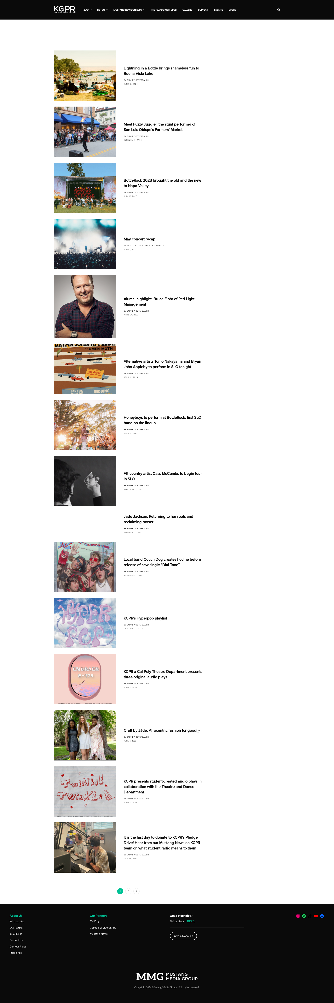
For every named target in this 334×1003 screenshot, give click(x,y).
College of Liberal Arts (103, 927)
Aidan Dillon (134, 246)
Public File (16, 952)
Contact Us (16, 940)
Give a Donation (183, 936)
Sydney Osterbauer (138, 80)
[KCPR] (65, 10)
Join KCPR (16, 934)
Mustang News (99, 934)
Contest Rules (18, 946)
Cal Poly (94, 921)
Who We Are (17, 921)
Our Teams (16, 928)
